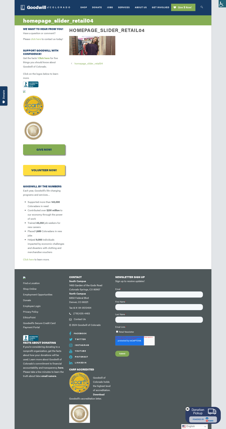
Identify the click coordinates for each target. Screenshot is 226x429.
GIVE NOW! (44, 149)
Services (124, 7)
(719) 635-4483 (81, 313)
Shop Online (29, 289)
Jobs (110, 7)
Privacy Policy (30, 311)
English (190, 426)
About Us (141, 7)
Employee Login (32, 306)
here (60, 367)
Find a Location (31, 283)
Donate (97, 7)
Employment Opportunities (37, 294)
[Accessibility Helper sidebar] (222, 3)
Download (99, 394)
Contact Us (80, 319)
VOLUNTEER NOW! (44, 170)
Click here (44, 58)
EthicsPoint (29, 317)
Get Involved (160, 7)
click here (36, 39)
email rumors (48, 376)
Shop (83, 7)
